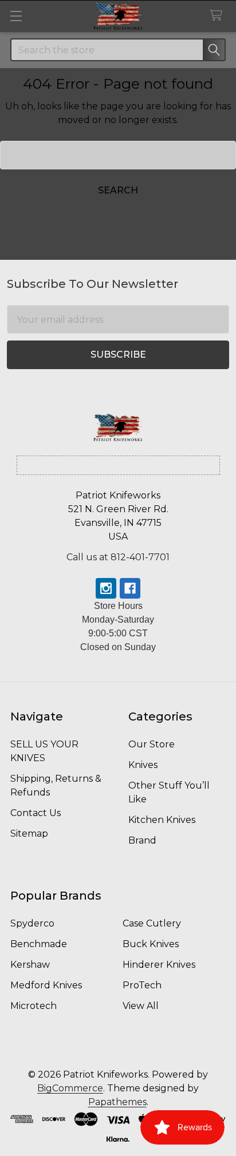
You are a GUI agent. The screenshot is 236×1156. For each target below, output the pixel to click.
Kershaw (30, 964)
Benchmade (38, 944)
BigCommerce (70, 1088)
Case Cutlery (152, 923)
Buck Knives (151, 944)
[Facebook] (130, 588)
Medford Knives (46, 985)
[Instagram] (106, 588)
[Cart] (218, 16)
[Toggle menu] (16, 15)
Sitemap (29, 833)
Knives (143, 764)
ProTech (142, 985)
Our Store (151, 744)
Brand (142, 840)
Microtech (33, 1005)
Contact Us (35, 812)
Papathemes (117, 1101)
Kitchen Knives (161, 819)
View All (141, 1005)
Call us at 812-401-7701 (118, 557)
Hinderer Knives (159, 964)
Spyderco (32, 923)
